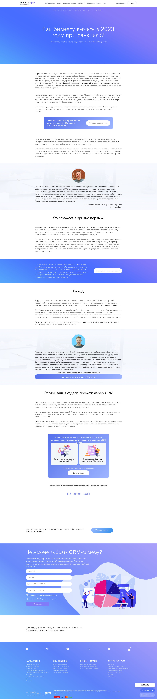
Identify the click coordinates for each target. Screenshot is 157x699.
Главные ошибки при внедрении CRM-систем (92, 460)
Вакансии (111, 664)
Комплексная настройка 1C (35, 677)
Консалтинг (29, 681)
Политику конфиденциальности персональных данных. (95, 690)
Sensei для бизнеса (60, 670)
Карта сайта (111, 677)
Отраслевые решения (60, 672)
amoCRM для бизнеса (61, 668)
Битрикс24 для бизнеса (61, 666)
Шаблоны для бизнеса (88, 664)
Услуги (59, 3)
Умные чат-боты (31, 668)
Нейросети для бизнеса (93, 3)
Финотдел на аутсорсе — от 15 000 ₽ (74, 3)
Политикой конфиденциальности (47, 595)
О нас (104, 3)
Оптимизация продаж (60, 664)
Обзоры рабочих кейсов (88, 666)
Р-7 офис (29, 675)
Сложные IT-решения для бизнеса (37, 672)
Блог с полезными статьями (89, 668)
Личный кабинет (121, 3)
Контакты (110, 675)
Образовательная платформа (35, 670)
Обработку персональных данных (46, 599)
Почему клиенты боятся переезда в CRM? (64, 460)
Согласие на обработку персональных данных (115, 671)
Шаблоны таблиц (50, 3)
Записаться (38, 604)
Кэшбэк (28, 679)
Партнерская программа (116, 666)
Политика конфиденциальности (118, 668)
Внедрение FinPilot (32, 666)
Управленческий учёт (33, 664)
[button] (98, 123)
